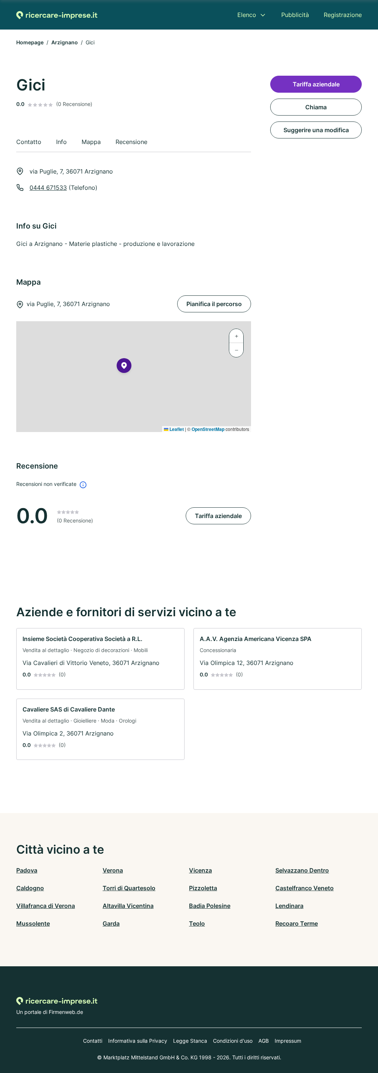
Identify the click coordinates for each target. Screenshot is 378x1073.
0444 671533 (48, 187)
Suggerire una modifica (316, 130)
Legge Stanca (190, 1041)
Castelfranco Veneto (304, 888)
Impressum (288, 1041)
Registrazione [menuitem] (343, 14)
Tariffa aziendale (218, 516)
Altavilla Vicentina (128, 905)
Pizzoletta (203, 888)
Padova (26, 870)
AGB (263, 1041)
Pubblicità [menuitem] (295, 14)
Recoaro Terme (296, 923)
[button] (124, 367)
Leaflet (176, 429)
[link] (100, 659)
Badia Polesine (209, 905)
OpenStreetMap (208, 429)
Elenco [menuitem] (246, 14)
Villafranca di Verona (45, 905)
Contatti (92, 1041)
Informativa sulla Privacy (137, 1041)
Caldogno (30, 888)
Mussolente (33, 923)
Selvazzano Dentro (302, 870)
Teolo (197, 923)
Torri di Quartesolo (129, 888)
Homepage (30, 42)
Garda (111, 923)
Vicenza (200, 870)
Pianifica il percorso (214, 304)
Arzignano (64, 42)
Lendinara (289, 905)
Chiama (316, 107)
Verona (113, 870)
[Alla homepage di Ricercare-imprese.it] (56, 15)
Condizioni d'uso (232, 1041)
